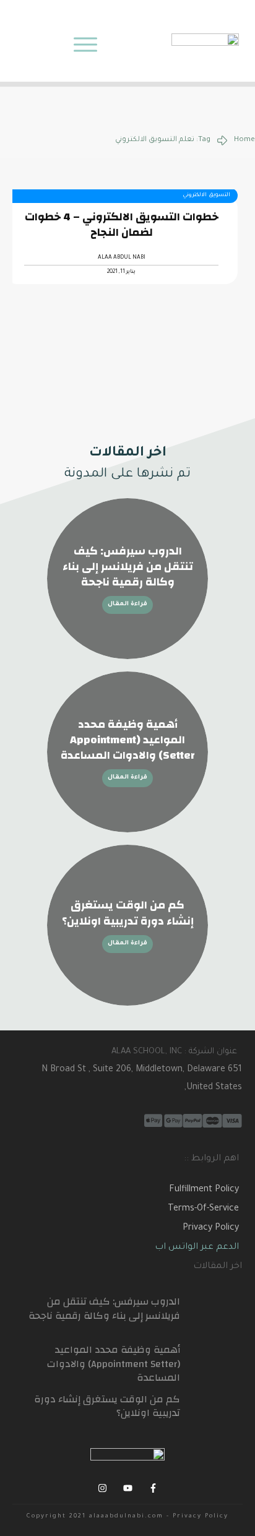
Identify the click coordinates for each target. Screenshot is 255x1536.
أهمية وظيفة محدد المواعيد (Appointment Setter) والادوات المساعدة (128, 740)
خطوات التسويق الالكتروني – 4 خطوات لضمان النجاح (121, 225)
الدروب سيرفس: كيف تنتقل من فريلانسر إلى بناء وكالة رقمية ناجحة (128, 566)
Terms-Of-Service (203, 1209)
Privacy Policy (211, 1228)
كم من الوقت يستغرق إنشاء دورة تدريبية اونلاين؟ (128, 913)
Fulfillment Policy (204, 1190)
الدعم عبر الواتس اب (197, 1248)
